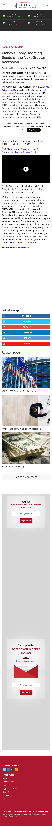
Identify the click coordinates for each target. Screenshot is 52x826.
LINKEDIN (27, 332)
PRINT (27, 343)
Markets (6, 778)
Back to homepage (10, 310)
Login (5, 798)
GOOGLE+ (27, 327)
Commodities (8, 781)
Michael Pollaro (12, 68)
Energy (5, 785)
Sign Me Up (26, 521)
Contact (6, 792)
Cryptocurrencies (10, 788)
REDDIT (27, 338)
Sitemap (6, 795)
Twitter (27, 321)
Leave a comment (26, 477)
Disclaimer (36, 814)
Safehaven (8, 775)
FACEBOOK (27, 316)
